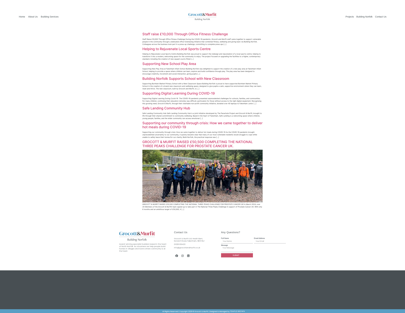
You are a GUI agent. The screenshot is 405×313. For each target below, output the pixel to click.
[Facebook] (176, 255)
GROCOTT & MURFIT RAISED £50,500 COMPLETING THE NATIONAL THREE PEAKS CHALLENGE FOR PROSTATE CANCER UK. (197, 144)
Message (224, 245)
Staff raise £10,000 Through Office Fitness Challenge (185, 34)
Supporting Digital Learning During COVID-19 (178, 93)
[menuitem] (33, 16)
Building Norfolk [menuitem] (364, 16)
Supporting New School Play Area (169, 64)
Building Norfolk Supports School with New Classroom (185, 79)
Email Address (259, 238)
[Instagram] (182, 255)
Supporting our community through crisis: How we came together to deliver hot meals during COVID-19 (202, 125)
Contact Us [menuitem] (380, 16)
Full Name (225, 238)
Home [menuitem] (22, 16)
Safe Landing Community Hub (166, 108)
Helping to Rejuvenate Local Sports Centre (176, 49)
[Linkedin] (188, 255)
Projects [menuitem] (350, 16)
